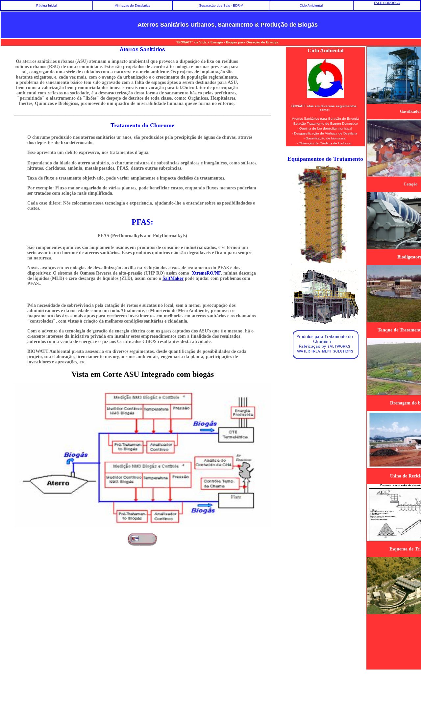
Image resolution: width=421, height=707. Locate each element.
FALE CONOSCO (387, 3)
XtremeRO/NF (206, 273)
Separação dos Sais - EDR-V (221, 5)
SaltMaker (173, 278)
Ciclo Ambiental (311, 5)
